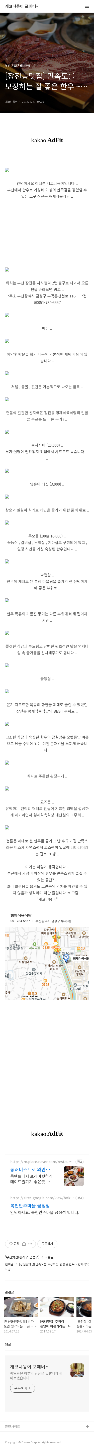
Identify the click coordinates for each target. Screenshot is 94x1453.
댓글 (8, 1344)
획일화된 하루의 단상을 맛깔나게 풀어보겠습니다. (36, 1375)
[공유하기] (24, 1244)
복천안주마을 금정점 (30, 1205)
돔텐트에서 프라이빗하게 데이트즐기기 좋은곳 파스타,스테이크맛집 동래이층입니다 (32, 1178)
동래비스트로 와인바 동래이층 (30, 1169)
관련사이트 (12, 1426)
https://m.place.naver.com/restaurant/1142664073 (42, 1162)
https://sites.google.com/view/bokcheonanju (42, 1198)
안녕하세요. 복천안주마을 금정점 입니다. (44, 1212)
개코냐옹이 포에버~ (21, 6)
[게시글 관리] (30, 1244)
